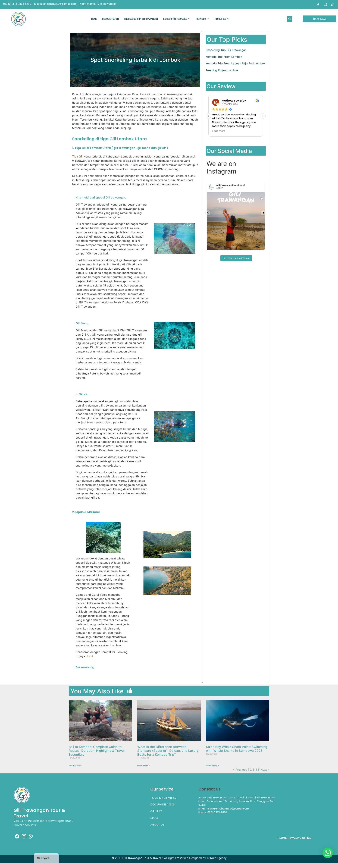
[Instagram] (325, 4)
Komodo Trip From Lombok (224, 56)
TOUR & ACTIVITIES (163, 798)
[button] (289, 19)
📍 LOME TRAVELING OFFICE (293, 837)
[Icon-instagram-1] (24, 836)
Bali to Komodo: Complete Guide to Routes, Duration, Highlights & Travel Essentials (96, 750)
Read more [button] (218, 131)
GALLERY (156, 811)
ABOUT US (157, 825)
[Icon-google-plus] (31, 836)
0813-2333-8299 (217, 812)
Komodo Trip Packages (175, 19)
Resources (220, 19)
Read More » (75, 765)
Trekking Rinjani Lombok (222, 70)
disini (89, 656)
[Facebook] (318, 4)
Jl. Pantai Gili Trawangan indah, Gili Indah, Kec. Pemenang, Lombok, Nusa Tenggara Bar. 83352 (236, 801)
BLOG (154, 818)
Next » (265, 769)
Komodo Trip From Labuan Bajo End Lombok (235, 63)
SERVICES (201, 19)
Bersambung (85, 667)
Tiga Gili (77, 156)
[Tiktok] (332, 4)
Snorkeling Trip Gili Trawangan (141, 19)
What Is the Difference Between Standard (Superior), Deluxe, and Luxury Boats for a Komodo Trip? (168, 750)
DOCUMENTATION (110, 19)
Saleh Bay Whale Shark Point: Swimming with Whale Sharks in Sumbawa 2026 (236, 748)
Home (94, 19)
